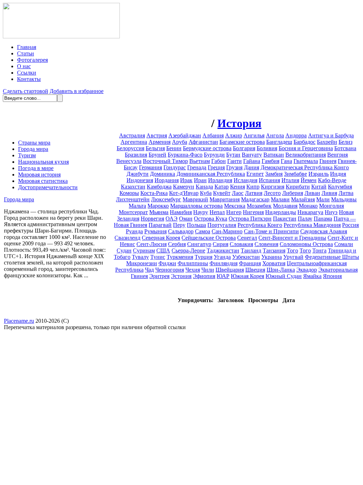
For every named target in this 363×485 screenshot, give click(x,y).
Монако (308, 206)
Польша (196, 225)
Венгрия (337, 155)
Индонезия (140, 180)
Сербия (177, 244)
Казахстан (133, 187)
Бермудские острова (207, 148)
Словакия (241, 244)
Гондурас (174, 167)
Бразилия (136, 155)
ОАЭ (172, 219)
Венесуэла (128, 161)
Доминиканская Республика (211, 174)
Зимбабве (295, 174)
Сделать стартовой (25, 91)
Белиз (345, 142)
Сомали (343, 244)
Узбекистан (246, 257)
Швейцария (230, 270)
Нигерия (253, 212)
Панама (323, 219)
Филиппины (193, 263)
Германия (150, 167)
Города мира (33, 149)
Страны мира (34, 143)
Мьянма (158, 212)
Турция (203, 257)
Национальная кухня (43, 162)
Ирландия (220, 180)
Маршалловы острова (196, 206)
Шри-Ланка (281, 270)
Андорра (296, 135)
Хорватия (273, 263)
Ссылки (26, 73)
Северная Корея (161, 238)
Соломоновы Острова (306, 244)
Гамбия (270, 161)
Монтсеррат (133, 212)
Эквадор (306, 270)
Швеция (255, 270)
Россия (350, 225)
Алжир (233, 135)
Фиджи (167, 263)
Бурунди (214, 155)
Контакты (29, 79)
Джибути (138, 174)
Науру (200, 212)
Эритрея (159, 276)
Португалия (221, 225)
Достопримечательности (48, 187)
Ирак (186, 180)
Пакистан (284, 219)
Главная (26, 47)
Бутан (233, 155)
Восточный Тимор (165, 161)
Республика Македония (312, 225)
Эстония (181, 276)
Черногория (169, 270)
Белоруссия (130, 148)
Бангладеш (279, 142)
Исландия (245, 180)
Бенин (174, 148)
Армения (160, 142)
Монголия (331, 206)
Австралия (132, 135)
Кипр (252, 187)
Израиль (318, 174)
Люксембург (166, 199)
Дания (251, 167)
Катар (221, 187)
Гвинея (327, 161)
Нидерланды (280, 212)
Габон (218, 161)
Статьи (25, 53)
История (239, 123)
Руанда (134, 231)
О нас (24, 66)
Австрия (156, 135)
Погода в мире (36, 168)
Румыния (155, 231)
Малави (280, 199)
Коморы (129, 193)
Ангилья (254, 135)
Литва (346, 193)
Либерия (292, 193)
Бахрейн (327, 142)
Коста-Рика (154, 193)
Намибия (181, 212)
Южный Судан (284, 276)
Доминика (162, 174)
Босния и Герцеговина (306, 148)
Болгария (244, 148)
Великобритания (305, 155)
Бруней (157, 155)
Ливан (312, 193)
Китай (318, 187)
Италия (290, 180)
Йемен (309, 180)
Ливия (329, 193)
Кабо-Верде (332, 180)
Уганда (222, 257)
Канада (204, 187)
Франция (250, 263)
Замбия (274, 174)
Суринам (144, 250)
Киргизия (272, 187)
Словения (266, 244)
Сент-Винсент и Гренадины (292, 238)
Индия (338, 174)
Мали (323, 199)
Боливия (267, 148)
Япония (332, 276)
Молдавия (285, 206)
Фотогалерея (32, 60)
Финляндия (224, 263)
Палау (305, 219)
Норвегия (152, 219)
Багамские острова (242, 142)
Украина (271, 257)
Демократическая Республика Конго (305, 167)
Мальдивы (344, 199)
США (163, 250)
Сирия (220, 244)
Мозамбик (259, 206)
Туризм (27, 155)
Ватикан (273, 155)
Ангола (275, 135)
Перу (179, 225)
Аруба (179, 142)
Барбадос (304, 142)
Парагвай (160, 225)
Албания (213, 135)
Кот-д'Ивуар (184, 193)
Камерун (183, 187)
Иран (200, 180)
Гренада (196, 167)
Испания (269, 180)
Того (292, 250)
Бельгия (155, 148)
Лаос (238, 193)
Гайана (251, 161)
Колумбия (340, 187)
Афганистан (203, 142)
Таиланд (251, 250)
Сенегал (247, 238)
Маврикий (195, 199)
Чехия (192, 270)
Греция (216, 167)
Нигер (233, 212)
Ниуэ (331, 212)
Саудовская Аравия (323, 231)
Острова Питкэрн (250, 219)
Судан (124, 250)
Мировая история (39, 174)
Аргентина (134, 142)
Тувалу (140, 257)
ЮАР (223, 276)
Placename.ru (19, 321)
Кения (237, 187)
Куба (206, 193)
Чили (207, 270)
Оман (185, 219)
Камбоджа (159, 187)
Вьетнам (199, 161)
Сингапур (199, 244)
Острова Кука (210, 219)
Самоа (202, 231)
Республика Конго (260, 225)
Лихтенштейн (133, 199)
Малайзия (303, 199)
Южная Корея (247, 276)
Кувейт (221, 193)
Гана (286, 161)
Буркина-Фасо (185, 155)
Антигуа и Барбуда (331, 135)
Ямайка (312, 276)
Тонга (319, 250)
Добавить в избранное (77, 91)
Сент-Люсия (151, 244)
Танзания (274, 250)
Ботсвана (345, 148)
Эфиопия (204, 276)
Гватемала (306, 161)
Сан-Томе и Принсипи (271, 231)
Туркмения (180, 257)
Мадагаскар (255, 199)
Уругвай (293, 257)
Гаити (234, 161)
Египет (255, 174)
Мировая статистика (43, 181)
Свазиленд (127, 238)
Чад (149, 270)
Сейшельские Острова (209, 238)
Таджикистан (223, 250)
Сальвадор (181, 231)
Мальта (137, 206)
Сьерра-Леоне (188, 250)
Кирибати (298, 187)
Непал (217, 212)
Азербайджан (184, 135)
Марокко (158, 206)
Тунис (157, 257)
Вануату (252, 155)
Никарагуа (310, 212)
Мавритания (225, 199)
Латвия (253, 193)
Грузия (234, 167)
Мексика (234, 206)
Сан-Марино (227, 231)
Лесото (272, 193)
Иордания (167, 180)
